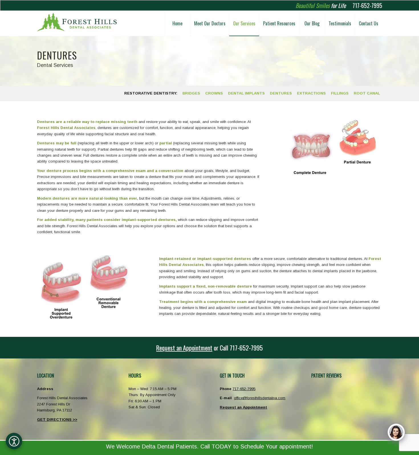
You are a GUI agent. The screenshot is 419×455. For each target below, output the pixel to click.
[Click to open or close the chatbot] (396, 432)
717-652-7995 (367, 5)
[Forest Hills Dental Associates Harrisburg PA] (77, 23)
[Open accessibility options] (14, 441)
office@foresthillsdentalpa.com (259, 398)
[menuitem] (177, 23)
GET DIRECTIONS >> (57, 419)
